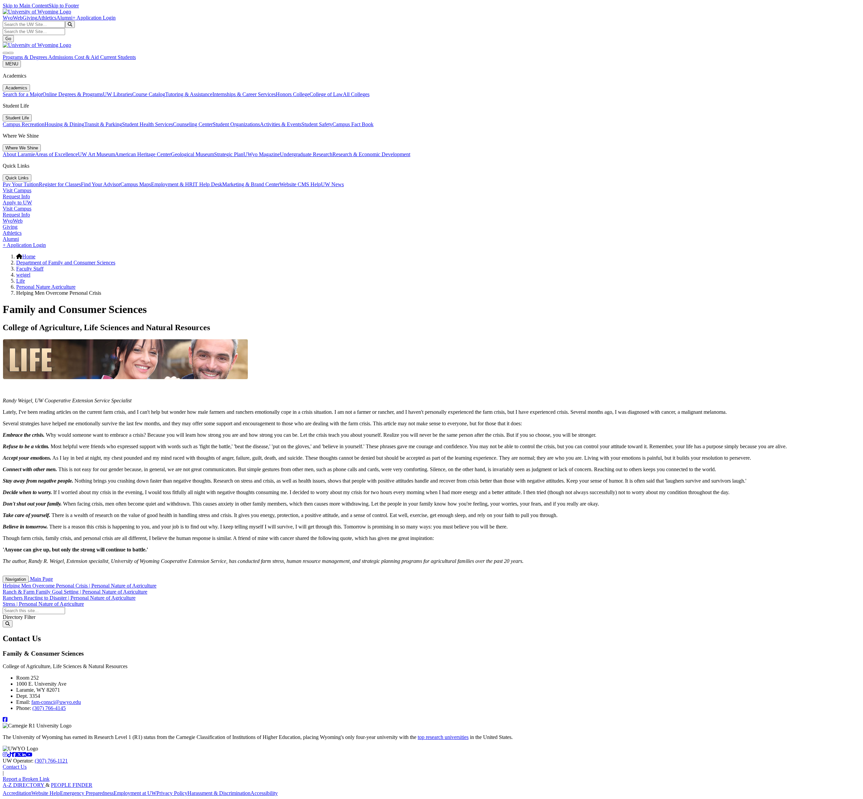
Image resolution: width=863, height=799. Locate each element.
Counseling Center (193, 124)
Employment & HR (172, 184)
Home (28, 256)
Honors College (292, 94)
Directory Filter (19, 617)
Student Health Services (147, 124)
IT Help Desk (207, 184)
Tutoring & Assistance (188, 94)
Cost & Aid (87, 57)
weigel (23, 275)
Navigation (15, 579)
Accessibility (264, 793)
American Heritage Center (143, 154)
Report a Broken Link (26, 779)
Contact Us (15, 767)
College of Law (326, 94)
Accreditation (17, 793)
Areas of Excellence (56, 154)
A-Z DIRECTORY (24, 785)
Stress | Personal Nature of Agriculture (43, 604)
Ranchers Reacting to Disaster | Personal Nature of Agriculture (69, 598)
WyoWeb (13, 18)
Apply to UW (17, 202)
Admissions (61, 57)
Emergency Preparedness (87, 793)
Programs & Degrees (25, 57)
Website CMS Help (300, 184)
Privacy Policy (171, 793)
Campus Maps (135, 184)
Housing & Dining (64, 124)
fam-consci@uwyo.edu (56, 702)
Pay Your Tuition (21, 184)
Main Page (41, 579)
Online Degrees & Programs (72, 94)
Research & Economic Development (371, 154)
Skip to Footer (64, 5)
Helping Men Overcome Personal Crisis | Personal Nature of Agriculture (79, 586)
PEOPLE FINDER (71, 785)
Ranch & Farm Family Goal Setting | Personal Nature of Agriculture (75, 592)
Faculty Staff (29, 269)
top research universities (443, 737)
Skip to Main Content (26, 5)
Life (20, 281)
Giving (30, 18)
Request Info (16, 196)
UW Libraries (117, 94)
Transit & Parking (103, 124)
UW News (332, 184)
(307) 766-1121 (51, 761)
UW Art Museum (96, 154)
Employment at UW (135, 793)
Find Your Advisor (100, 184)
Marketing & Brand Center (250, 184)
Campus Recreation (23, 124)
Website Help (45, 793)
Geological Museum (192, 154)
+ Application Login (94, 18)
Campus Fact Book (353, 124)
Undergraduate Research (306, 154)
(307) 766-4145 (49, 708)
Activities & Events (280, 124)
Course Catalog (148, 94)
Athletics (46, 18)
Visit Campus (17, 190)
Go (8, 38)
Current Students (118, 57)
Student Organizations (236, 124)
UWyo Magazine (261, 154)
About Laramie (19, 154)
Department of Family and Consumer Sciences (65, 262)
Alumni (64, 18)
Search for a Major (22, 94)
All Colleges (356, 94)
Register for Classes (60, 184)
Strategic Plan (228, 154)
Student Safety (316, 124)
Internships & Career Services (244, 94)
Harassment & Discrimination (218, 793)
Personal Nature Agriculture (46, 287)
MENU (11, 63)
